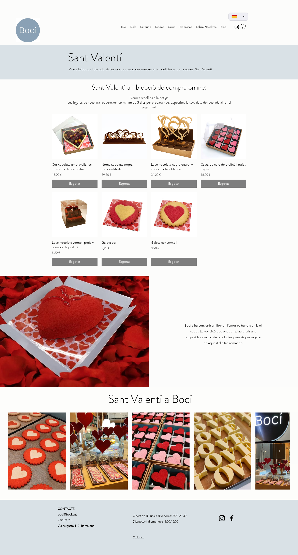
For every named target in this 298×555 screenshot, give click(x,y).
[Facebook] (232, 518)
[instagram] (237, 27)
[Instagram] (222, 518)
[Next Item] (277, 451)
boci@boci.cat (67, 514)
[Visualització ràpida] (75, 136)
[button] (244, 26)
